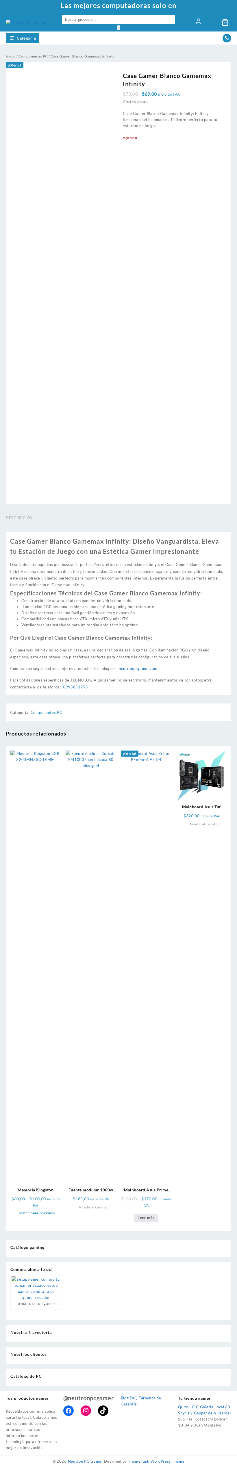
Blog (125, 1398)
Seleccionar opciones (37, 1213)
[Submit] (118, 27)
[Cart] (225, 22)
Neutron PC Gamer (85, 1461)
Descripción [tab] (19, 517)
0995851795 (75, 687)
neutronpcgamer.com (138, 668)
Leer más (146, 1217)
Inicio (11, 56)
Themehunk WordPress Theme (156, 1461)
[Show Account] (198, 22)
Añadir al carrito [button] (93, 1207)
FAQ (134, 1398)
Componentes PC (33, 56)
